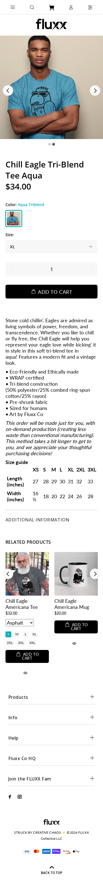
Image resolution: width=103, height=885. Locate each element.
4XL (32, 643)
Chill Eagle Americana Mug (71, 604)
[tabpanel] (51, 87)
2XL (10, 643)
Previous (8, 90)
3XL (21, 643)
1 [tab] (49, 144)
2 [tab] (53, 144)
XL (34, 634)
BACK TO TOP (51, 872)
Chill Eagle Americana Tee (21, 604)
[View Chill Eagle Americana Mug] (76, 574)
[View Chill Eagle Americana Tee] (27, 574)
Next (95, 90)
